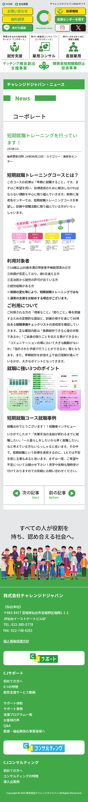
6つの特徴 (10, 686)
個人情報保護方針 (16, 641)
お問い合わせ (17, 11)
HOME (9, 4)
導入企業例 (11, 781)
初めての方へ (13, 681)
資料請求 (17, 19)
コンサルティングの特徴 (20, 776)
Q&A (6, 725)
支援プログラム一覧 (17, 714)
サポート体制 (13, 703)
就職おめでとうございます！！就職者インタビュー (41, 426)
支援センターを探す (70, 19)
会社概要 (23, 4)
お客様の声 (11, 720)
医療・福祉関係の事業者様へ (24, 731)
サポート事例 (13, 708)
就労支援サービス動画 (19, 692)
